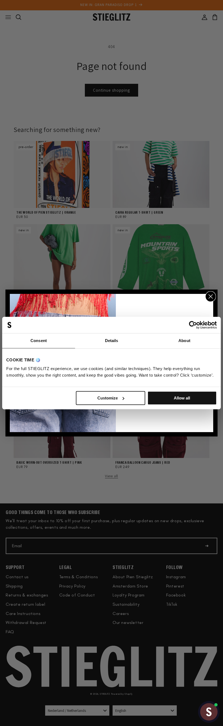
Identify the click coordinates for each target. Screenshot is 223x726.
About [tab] (184, 340)
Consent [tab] (38, 340)
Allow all (182, 398)
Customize (107, 398)
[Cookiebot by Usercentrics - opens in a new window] (193, 325)
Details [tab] (111, 340)
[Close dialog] (210, 296)
